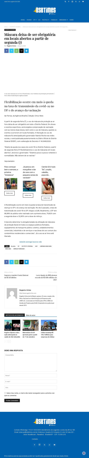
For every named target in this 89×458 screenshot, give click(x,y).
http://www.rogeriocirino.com (27, 293)
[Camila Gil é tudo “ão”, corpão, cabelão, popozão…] (48, 186)
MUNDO (29, 19)
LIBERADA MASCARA (45, 246)
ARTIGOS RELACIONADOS (14, 315)
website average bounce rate (30, 242)
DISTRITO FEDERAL (15, 27)
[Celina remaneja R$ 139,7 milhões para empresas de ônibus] (49, 325)
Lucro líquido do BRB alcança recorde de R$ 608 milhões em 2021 (46, 277)
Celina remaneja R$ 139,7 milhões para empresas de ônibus (47, 335)
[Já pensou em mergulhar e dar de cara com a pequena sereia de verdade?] (29, 186)
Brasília (13, 246)
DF (34, 19)
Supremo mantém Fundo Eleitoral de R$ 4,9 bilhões (16, 276)
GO (39, 19)
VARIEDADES (62, 19)
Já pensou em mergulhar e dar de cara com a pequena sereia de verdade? (30, 172)
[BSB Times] (44, 10)
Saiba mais (9, 193)
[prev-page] (5, 341)
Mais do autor (30, 315)
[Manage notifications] (84, 453)
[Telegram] (26, 51)
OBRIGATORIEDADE (19, 249)
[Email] (21, 51)
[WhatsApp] (79, 1)
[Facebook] (68, 1)
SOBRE (71, 19)
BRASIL (23, 19)
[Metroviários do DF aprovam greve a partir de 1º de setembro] (31, 325)
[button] (65, 1)
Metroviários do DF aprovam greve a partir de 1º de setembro (30, 335)
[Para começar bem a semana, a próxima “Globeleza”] (10, 183)
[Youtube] (83, 1)
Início (6, 27)
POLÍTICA (45, 19)
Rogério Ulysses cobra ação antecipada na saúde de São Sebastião (12, 335)
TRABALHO (54, 19)
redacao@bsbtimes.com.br (47, 439)
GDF (36, 246)
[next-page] (9, 341)
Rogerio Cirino (11, 46)
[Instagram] (72, 1)
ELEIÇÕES (7, 330)
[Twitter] (75, 1)
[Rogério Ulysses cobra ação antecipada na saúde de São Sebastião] (12, 325)
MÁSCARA (8, 249)
